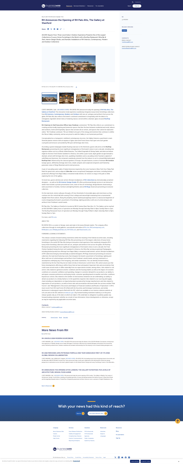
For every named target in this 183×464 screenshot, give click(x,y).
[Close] (178, 461)
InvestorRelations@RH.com (67, 312)
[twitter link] (115, 457)
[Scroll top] (177, 421)
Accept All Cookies (145, 461)
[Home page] (51, 6)
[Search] (132, 2)
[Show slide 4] (100, 98)
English (124, 30)
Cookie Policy (76, 461)
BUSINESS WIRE (63, 109)
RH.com (53, 217)
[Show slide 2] (66, 98)
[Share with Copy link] (61, 29)
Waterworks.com (85, 230)
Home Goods (54, 317)
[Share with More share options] (64, 29)
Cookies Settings (135, 461)
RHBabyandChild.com (59, 230)
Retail (60, 317)
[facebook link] (126, 457)
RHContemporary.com (97, 227)
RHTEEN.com (71, 230)
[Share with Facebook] (54, 29)
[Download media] (76, 87)
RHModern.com (47, 230)
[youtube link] (122, 457)
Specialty (65, 317)
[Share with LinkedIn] (48, 29)
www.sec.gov (69, 292)
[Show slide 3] (83, 98)
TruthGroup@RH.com (56, 307)
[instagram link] (129, 457)
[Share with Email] (57, 29)
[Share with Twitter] (51, 29)
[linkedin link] (119, 457)
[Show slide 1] (49, 98)
